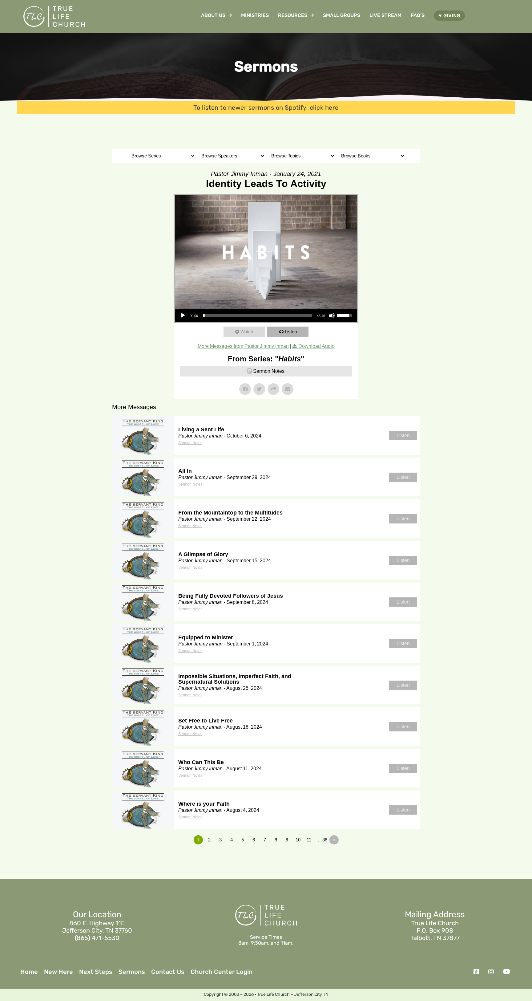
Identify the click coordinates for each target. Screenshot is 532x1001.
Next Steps (95, 971)
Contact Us (167, 971)
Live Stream (385, 15)
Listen (291, 331)
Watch (246, 331)
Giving (451, 15)
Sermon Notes (268, 371)
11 (309, 839)
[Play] (183, 315)
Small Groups (341, 15)
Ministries (255, 15)
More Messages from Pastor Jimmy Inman (243, 346)
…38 (322, 839)
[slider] (257, 315)
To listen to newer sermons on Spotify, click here (266, 107)
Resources (292, 15)
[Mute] (332, 315)
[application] (266, 315)
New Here (58, 971)
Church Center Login (221, 971)
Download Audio (316, 346)
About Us (213, 15)
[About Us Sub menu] (230, 15)
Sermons (132, 971)
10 (298, 839)
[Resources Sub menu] (312, 15)
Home (29, 971)
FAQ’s (418, 15)
